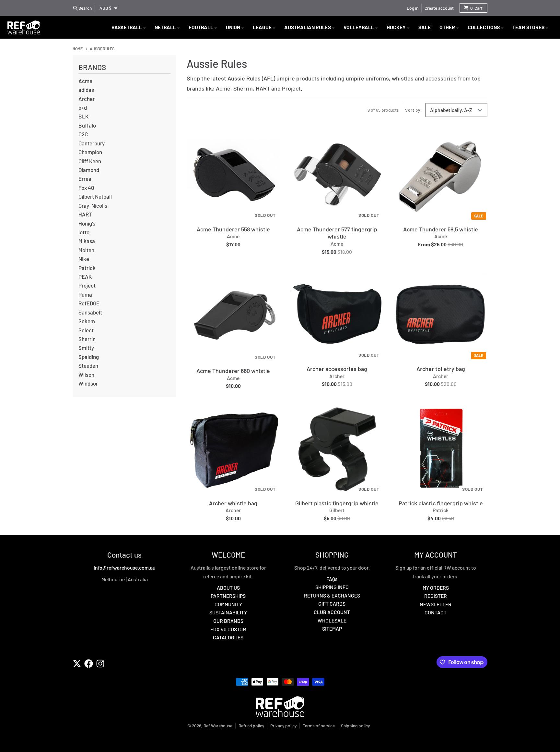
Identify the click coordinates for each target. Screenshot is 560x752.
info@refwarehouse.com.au (124, 567)
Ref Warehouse (218, 725)
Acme (233, 236)
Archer (336, 376)
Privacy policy (283, 725)
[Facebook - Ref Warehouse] (88, 663)
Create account (439, 8)
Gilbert (336, 510)
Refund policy (251, 725)
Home (78, 48)
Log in (412, 8)
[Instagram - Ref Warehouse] (100, 663)
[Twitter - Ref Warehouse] (77, 663)
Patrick (441, 510)
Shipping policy (355, 725)
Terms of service (319, 725)
